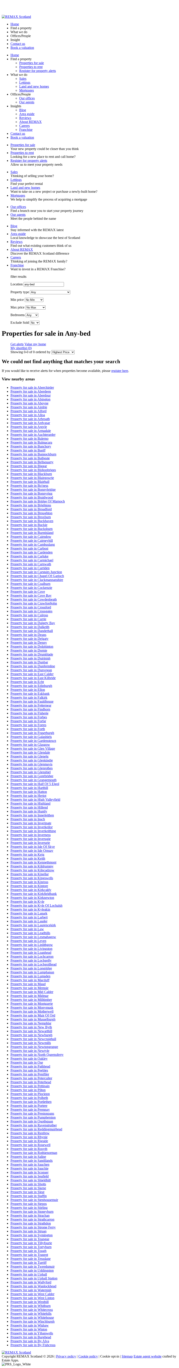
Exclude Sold (19, 322)
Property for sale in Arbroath (30, 419)
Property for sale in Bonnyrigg (31, 493)
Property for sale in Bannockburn (33, 454)
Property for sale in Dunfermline (32, 666)
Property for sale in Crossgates (31, 611)
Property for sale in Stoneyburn (31, 1211)
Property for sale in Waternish (30, 1290)
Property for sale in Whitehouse (32, 1317)
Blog (22, 110)
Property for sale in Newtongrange (34, 1047)
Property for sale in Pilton (28, 1090)
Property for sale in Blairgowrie (32, 478)
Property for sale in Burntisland (31, 533)
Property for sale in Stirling (29, 1208)
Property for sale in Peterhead (30, 1082)
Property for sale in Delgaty (29, 639)
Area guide (26, 114)
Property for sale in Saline (28, 1156)
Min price (17, 300)
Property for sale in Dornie (28, 650)
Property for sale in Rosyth (28, 1149)
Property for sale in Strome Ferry (33, 1227)
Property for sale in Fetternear (30, 705)
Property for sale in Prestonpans (32, 1113)
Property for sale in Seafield (29, 1176)
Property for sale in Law (27, 929)
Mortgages (26, 90)
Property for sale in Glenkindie (31, 760)
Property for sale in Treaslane (30, 1259)
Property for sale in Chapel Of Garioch (37, 576)
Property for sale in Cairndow (30, 536)
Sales (22, 78)
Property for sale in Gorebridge (31, 776)
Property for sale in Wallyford (30, 1282)
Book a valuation (22, 47)
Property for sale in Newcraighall (33, 1039)
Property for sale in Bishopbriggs (33, 470)
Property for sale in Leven (28, 941)
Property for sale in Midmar (29, 996)
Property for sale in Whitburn (30, 1306)
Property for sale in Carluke (29, 556)
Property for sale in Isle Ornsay (31, 850)
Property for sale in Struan (28, 1231)
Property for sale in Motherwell (31, 1011)
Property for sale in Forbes (28, 717)
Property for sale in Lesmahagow (33, 937)
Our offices (27, 98)
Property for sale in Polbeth (29, 1098)
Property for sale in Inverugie (30, 839)
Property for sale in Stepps (28, 1204)
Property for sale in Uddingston (32, 1270)
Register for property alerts (37, 71)
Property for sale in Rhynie (29, 1137)
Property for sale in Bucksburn (31, 529)
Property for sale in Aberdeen (30, 391)
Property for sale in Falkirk (28, 697)
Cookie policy (88, 1356)
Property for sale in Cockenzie (31, 587)
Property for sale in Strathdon (30, 1223)
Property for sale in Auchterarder (32, 434)
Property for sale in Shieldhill (30, 1180)
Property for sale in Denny (28, 642)
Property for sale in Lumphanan (32, 972)
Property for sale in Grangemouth (33, 780)
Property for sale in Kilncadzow (32, 870)
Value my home (35, 344)
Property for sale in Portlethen (31, 1102)
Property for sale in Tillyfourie (31, 1243)
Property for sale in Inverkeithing (33, 831)
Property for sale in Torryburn (31, 1247)
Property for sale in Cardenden (31, 552)
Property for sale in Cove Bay (31, 595)
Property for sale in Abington (30, 399)
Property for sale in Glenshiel (30, 772)
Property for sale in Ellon (27, 690)
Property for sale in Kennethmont (33, 862)
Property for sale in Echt (27, 682)
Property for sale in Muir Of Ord (32, 1015)
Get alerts (17, 344)
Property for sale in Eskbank (30, 693)
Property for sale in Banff (27, 450)
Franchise (26, 129)
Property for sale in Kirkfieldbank (33, 894)
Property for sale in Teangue (29, 1239)
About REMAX (30, 122)
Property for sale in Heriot (28, 795)
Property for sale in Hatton (28, 792)
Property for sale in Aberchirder (32, 387)
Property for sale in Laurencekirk (33, 925)
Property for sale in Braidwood (31, 497)
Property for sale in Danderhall (31, 631)
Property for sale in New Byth (31, 1027)
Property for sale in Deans (28, 635)
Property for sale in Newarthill (31, 1031)
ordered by (43, 352)
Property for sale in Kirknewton (32, 898)
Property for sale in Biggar (28, 466)
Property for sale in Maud (28, 984)
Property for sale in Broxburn (30, 517)
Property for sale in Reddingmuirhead (36, 1129)
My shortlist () (21, 348)
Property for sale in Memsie (29, 988)
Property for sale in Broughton (31, 513)
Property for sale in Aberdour (30, 395)
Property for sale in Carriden (30, 568)
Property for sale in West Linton (32, 1298)
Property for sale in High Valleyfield (35, 799)
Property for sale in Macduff (29, 980)
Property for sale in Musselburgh (32, 1019)
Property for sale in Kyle (27, 901)
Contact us (17, 44)
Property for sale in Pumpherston (33, 1117)
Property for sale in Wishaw (29, 1325)
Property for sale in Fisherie (29, 713)
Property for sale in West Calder (32, 1294)
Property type (19, 292)
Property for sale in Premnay (30, 1109)
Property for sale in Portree (28, 1105)
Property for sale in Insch (27, 819)
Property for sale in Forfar (28, 721)
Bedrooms (17, 315)
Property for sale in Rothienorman (33, 1153)
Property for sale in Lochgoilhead (33, 964)
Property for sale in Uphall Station (33, 1278)
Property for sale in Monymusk (31, 1007)
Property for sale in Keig (27, 854)
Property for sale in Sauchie (29, 1168)
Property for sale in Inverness (30, 835)
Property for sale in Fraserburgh (32, 733)
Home (14, 24)
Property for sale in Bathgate (30, 458)
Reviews (25, 118)
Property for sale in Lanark (28, 913)
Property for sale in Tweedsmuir (32, 1266)
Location (16, 284)
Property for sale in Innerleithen (32, 815)
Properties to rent (31, 67)
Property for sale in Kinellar (29, 874)
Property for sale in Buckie (28, 525)
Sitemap (127, 1356)
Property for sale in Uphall (28, 1274)
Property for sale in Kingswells (31, 878)
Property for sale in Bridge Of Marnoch (37, 501)
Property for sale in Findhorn (30, 709)
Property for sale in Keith (27, 858)
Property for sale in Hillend (29, 807)
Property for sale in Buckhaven (31, 521)
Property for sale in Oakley (29, 1058)
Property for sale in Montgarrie (31, 1003)
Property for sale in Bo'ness (29, 485)
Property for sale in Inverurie (30, 843)
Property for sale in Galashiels (31, 737)
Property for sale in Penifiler (29, 1074)
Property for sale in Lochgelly (31, 960)
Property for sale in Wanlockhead (33, 1286)
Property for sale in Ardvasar (30, 423)
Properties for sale (31, 63)
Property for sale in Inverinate (30, 823)
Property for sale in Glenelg (29, 756)
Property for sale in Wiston (28, 1329)
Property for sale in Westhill (29, 1302)
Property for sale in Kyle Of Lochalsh (36, 905)
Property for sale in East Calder (31, 674)
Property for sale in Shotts (28, 1184)
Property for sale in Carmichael (31, 560)
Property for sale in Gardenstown (33, 741)
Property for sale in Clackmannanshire (36, 580)
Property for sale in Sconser (29, 1172)
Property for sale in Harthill (29, 788)
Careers (24, 126)
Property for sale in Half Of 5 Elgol (34, 784)
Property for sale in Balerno (29, 438)
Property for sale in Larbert (29, 917)
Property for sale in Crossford (30, 607)
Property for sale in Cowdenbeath (33, 599)
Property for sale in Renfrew (30, 1133)
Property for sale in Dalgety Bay (32, 623)
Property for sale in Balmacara (31, 442)
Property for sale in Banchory (30, 446)
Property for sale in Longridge (31, 968)
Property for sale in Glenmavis (31, 764)
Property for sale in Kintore (29, 886)
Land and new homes (34, 86)
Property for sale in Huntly (28, 811)
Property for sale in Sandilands (31, 1160)
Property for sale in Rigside (29, 1141)
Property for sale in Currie (28, 619)
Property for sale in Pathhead (30, 1066)
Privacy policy (66, 1356)
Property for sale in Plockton (30, 1094)
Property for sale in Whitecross (31, 1310)
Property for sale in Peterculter (31, 1078)
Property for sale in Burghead (30, 1337)
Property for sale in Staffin (28, 1196)
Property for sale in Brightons (30, 505)
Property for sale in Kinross (29, 882)
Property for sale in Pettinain (30, 1086)
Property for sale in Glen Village (32, 748)
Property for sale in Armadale (30, 431)
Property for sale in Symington (31, 1235)
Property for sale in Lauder (28, 921)
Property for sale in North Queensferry (37, 1054)
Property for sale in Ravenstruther (33, 1125)
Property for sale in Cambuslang (32, 544)
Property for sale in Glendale (30, 752)
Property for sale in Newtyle (29, 1051)
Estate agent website (148, 1356)
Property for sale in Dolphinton (31, 646)
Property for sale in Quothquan (31, 1121)
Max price (17, 307)
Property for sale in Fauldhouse (31, 701)
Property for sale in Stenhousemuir (34, 1200)
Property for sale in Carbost (29, 548)
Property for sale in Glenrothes (31, 768)
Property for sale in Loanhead (30, 952)
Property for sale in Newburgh (31, 1035)
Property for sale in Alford (28, 411)
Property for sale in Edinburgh (31, 686)
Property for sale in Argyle (28, 427)
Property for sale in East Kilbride (33, 678)
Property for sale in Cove (27, 591)
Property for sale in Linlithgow (31, 945)
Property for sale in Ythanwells (31, 1333)
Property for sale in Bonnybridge (33, 489)
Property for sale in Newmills (30, 1043)
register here (119, 371)
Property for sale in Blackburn (31, 474)
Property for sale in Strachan (30, 1215)
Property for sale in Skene (28, 1188)
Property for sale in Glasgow (30, 744)
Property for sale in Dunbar (29, 662)
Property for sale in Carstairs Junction (36, 572)
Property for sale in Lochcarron (31, 956)
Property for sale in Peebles (29, 1070)
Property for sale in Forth (27, 729)
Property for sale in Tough (28, 1251)
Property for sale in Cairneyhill (31, 540)
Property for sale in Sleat (27, 1192)
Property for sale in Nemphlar (30, 1023)
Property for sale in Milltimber (31, 1000)
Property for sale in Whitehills (31, 1313)
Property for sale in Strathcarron (32, 1219)
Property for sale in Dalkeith (29, 627)
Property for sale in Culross (29, 615)
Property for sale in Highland (30, 803)
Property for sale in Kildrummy (31, 866)
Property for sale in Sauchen (29, 1164)
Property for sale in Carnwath (30, 564)
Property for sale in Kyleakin (30, 909)
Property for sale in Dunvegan (31, 670)
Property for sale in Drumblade (31, 654)
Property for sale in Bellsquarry (31, 462)
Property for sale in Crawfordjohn (33, 603)
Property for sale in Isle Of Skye (32, 846)
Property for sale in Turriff (28, 1262)
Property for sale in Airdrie (28, 407)
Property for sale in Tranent (29, 1255)
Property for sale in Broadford (31, 509)
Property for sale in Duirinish (30, 658)
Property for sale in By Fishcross (32, 1345)
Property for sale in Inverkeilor (31, 827)
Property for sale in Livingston (31, 949)
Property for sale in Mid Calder (31, 992)
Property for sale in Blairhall (29, 482)
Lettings (24, 82)
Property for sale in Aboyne (29, 403)
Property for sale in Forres (28, 725)
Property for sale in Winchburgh (32, 1321)
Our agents (26, 102)
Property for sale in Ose (26, 1062)
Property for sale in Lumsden (30, 976)
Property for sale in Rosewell (30, 1145)
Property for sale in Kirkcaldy (30, 890)
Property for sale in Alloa (27, 415)
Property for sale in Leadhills (30, 933)
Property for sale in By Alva (29, 1341)
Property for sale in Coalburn (30, 584)
